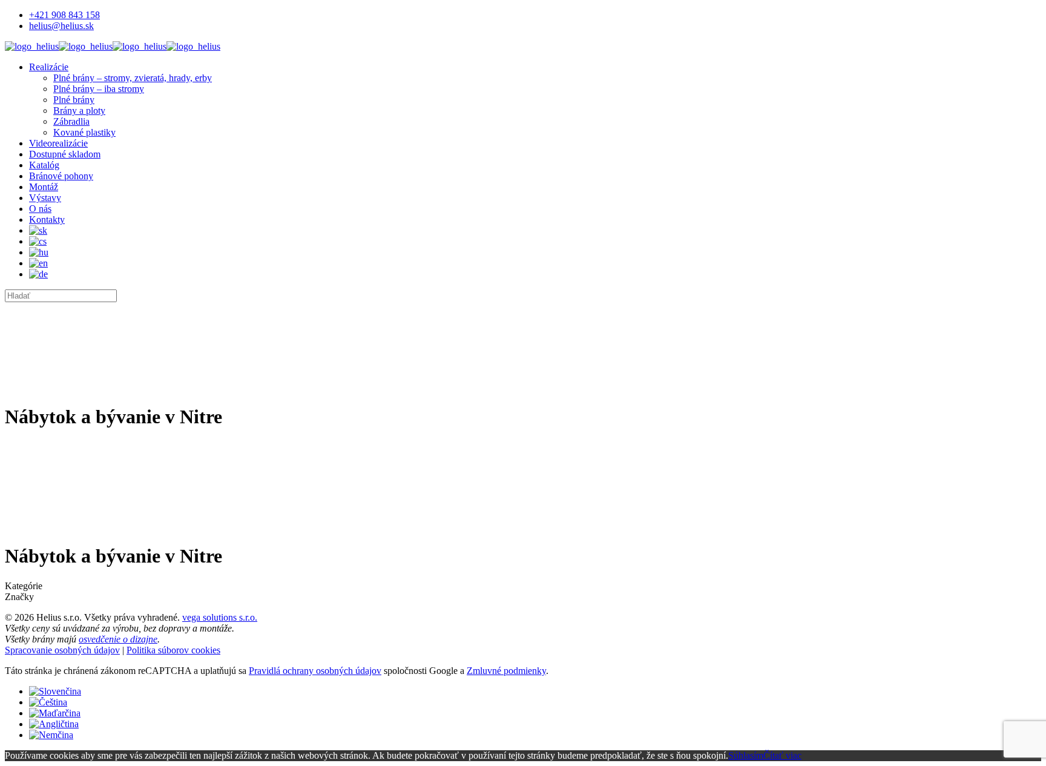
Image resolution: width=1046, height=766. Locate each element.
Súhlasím (745, 755)
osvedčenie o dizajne (118, 639)
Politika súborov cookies (173, 650)
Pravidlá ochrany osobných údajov (315, 670)
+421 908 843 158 (64, 15)
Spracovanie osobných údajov (62, 650)
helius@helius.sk (61, 26)
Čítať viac (782, 755)
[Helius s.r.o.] (112, 46)
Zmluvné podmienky (506, 670)
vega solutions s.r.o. (219, 617)
